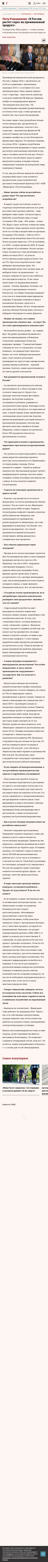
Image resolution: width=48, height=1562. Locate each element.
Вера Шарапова (9, 37)
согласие (9, 1554)
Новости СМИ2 (9, 1104)
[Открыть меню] (44, 3)
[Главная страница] (5, 3)
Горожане (27, 14)
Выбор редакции (9, 8)
